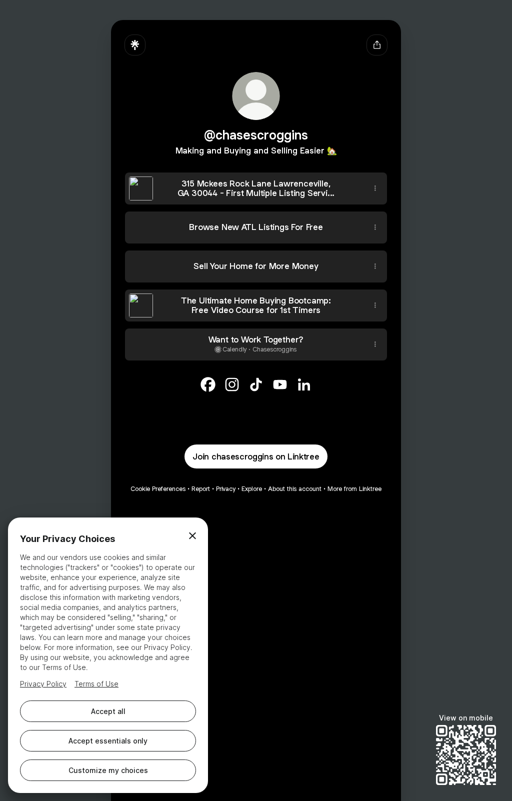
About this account (295, 488)
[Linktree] (135, 45)
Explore (252, 488)
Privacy (226, 488)
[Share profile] (377, 45)
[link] (208, 384)
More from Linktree (355, 488)
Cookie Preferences (158, 488)
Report (201, 488)
